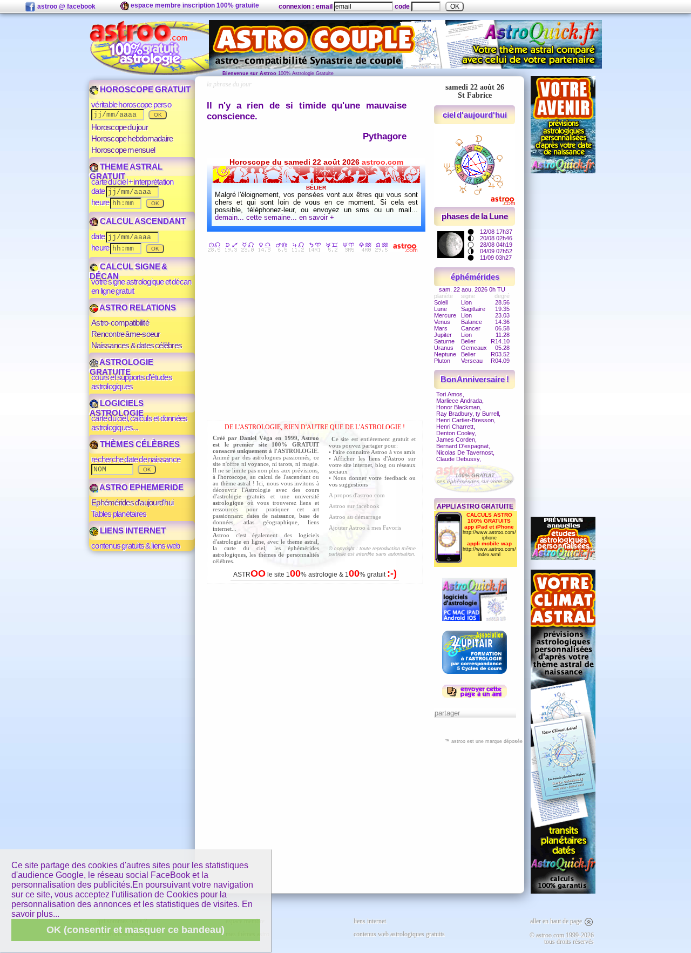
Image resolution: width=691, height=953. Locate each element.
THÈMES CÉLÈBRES (139, 444)
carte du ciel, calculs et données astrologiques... (139, 423)
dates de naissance (270, 515)
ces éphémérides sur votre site (475, 478)
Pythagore (385, 136)
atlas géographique (270, 522)
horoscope (233, 477)
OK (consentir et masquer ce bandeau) (135, 929)
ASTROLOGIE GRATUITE (121, 366)
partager (447, 713)
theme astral (302, 541)
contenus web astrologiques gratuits (399, 934)
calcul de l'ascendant (284, 477)
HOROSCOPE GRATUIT (144, 89)
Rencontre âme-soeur (125, 334)
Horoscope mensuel (123, 149)
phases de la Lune (474, 216)
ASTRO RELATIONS (137, 307)
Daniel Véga (256, 438)
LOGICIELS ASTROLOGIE (117, 407)
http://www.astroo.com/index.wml (489, 551)
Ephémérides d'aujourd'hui (132, 502)
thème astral (236, 483)
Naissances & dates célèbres (136, 345)
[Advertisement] (317, 338)
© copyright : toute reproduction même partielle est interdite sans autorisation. (372, 551)
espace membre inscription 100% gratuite (194, 5)
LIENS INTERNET (132, 530)
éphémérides (475, 276)
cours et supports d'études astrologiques (131, 382)
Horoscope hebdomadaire (132, 138)
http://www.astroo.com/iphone (489, 535)
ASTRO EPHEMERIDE (141, 487)
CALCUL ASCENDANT (142, 221)
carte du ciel (244, 548)
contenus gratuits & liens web (135, 545)
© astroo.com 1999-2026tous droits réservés (562, 938)
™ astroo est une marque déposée (484, 741)
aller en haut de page (557, 921)
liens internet (370, 921)
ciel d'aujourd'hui (475, 114)
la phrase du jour (229, 84)
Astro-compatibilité (120, 322)
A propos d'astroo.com (357, 495)
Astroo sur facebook (354, 506)
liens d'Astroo (387, 458)
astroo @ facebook (66, 6)
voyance (258, 464)
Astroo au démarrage (355, 516)
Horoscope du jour (119, 127)
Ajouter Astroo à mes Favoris (365, 527)
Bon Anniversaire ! (475, 379)
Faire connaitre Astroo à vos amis (374, 452)
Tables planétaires (118, 513)
